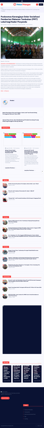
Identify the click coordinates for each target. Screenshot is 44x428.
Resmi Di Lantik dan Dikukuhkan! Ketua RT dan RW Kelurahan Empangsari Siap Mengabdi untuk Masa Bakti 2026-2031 (24, 281)
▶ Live (41, 4)
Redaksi (12, 100)
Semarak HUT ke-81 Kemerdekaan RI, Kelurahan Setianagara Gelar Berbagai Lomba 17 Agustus (17, 371)
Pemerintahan (14, 24)
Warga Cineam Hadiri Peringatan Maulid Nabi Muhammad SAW (7, 372)
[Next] (40, 362)
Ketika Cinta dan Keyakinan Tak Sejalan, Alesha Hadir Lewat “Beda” (23, 183)
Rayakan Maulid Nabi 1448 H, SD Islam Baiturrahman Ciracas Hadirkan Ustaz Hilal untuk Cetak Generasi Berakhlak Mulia (37, 366)
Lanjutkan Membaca (10, 167)
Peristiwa (13, 135)
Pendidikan (7, 135)
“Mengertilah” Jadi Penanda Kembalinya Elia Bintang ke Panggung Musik (24, 198)
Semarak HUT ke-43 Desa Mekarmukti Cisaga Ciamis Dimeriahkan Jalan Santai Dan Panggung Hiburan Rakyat (27, 369)
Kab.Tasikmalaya (4, 24)
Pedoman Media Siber (28, 409)
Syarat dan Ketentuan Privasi (29, 414)
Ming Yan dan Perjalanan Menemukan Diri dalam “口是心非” (21, 191)
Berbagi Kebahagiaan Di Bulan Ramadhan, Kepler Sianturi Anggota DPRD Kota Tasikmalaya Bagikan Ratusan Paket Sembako (24, 228)
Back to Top (40, 425)
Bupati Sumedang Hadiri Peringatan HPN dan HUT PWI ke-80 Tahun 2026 (24, 287)
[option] (7, 374)
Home (2, 8)
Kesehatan (9, 24)
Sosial (19, 24)
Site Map (26, 418)
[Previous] (39, 362)
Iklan (25, 416)
